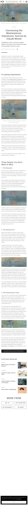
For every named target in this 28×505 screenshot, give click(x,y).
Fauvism (11, 346)
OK (14, 502)
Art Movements (7, 407)
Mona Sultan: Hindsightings (8, 389)
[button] (26, 1)
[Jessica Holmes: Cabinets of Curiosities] (22, 381)
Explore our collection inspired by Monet (15, 351)
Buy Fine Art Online (5, 23)
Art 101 (7, 402)
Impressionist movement (15, 79)
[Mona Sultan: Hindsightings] (22, 390)
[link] (20, 1)
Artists (17, 23)
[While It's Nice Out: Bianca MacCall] (22, 365)
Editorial (13, 23)
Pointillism (4, 346)
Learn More (18, 498)
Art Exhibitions (20, 402)
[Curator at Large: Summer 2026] (22, 373)
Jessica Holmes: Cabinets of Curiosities (8, 381)
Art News (3, 370)
